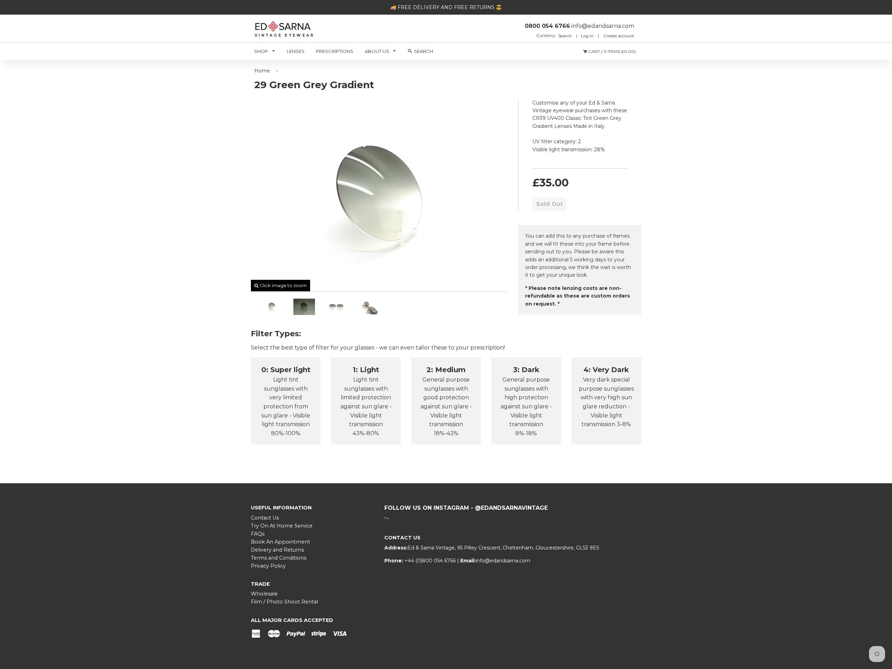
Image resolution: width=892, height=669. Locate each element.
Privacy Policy (268, 566)
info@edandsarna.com (503, 561)
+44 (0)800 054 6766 (431, 561)
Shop (261, 51)
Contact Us (265, 518)
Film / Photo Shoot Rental (284, 602)
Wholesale (264, 594)
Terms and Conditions (278, 558)
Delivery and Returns (277, 550)
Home (262, 71)
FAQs (257, 534)
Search (565, 35)
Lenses (296, 51)
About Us (377, 51)
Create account (618, 35)
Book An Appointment (280, 542)
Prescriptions (334, 51)
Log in (587, 35)
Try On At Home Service (282, 526)
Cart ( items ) (611, 51)
